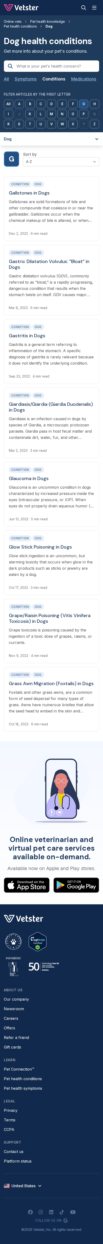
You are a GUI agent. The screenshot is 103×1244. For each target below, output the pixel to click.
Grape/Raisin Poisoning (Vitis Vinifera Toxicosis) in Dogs (50, 618)
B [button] (30, 104)
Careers (11, 1018)
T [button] (30, 124)
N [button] (62, 114)
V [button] (51, 124)
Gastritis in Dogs (27, 335)
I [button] (8, 114)
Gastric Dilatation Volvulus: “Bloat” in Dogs (49, 264)
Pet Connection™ (19, 1069)
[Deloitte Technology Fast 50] (43, 966)
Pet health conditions (23, 1078)
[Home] (21, 7)
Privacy (10, 1110)
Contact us (13, 1151)
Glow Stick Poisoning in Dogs (40, 547)
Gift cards (12, 1047)
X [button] (73, 124)
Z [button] (94, 124)
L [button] (41, 114)
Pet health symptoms (23, 1088)
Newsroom (14, 1008)
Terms (9, 1120)
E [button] (62, 104)
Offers (9, 1028)
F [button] (73, 104)
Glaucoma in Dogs (29, 478)
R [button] (8, 124)
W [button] (62, 124)
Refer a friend (16, 1037)
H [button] (94, 104)
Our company (16, 999)
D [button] (51, 104)
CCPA (9, 1129)
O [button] (73, 114)
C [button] (41, 104)
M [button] (51, 114)
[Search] (83, 7)
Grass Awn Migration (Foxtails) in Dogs (51, 683)
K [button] (30, 114)
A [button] (19, 104)
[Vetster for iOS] (27, 885)
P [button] (84, 114)
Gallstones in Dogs (29, 193)
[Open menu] (94, 7)
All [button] (8, 104)
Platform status (18, 1161)
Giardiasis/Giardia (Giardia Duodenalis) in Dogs (51, 407)
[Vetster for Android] (76, 885)
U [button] (41, 124)
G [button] (83, 104)
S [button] (19, 124)
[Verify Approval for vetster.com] (37, 941)
